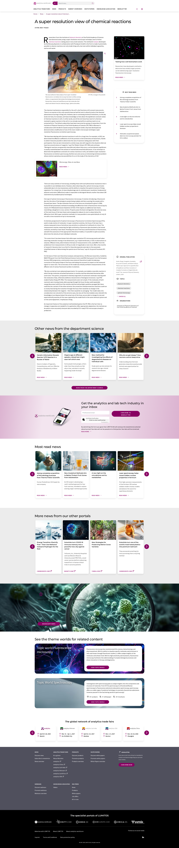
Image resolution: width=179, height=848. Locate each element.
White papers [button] (89, 9)
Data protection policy (67, 837)
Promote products (78, 758)
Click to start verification (97, 420)
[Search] (92, 3)
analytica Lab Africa (59, 773)
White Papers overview (98, 761)
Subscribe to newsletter (126, 414)
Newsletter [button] (122, 9)
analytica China (58, 764)
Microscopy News (48, 624)
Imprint (37, 837)
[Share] (137, 9)
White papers (76, 793)
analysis (96, 42)
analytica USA (57, 776)
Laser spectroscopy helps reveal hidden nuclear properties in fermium (130, 126)
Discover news (39, 755)
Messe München (58, 758)
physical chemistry (76, 37)
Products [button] (62, 9)
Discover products (77, 755)
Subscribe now (126, 765)
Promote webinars (41, 790)
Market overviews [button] (75, 9)
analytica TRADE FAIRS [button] (41, 9)
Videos (55, 787)
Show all (122, 296)
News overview (39, 761)
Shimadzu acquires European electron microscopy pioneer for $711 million (130, 136)
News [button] (54, 9)
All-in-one (75, 799)
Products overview (78, 761)
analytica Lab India (59, 767)
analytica (56, 761)
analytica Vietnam (59, 770)
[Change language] (142, 9)
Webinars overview (41, 793)
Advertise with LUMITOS (42, 831)
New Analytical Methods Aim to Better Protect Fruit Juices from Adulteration (130, 109)
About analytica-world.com (75, 831)
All (54, 3)
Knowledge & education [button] (106, 9)
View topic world (98, 667)
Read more (85, 431)
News (73, 787)
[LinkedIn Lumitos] (143, 837)
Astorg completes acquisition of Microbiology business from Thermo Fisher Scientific (130, 99)
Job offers (75, 796)
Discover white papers (98, 755)
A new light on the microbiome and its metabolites (130, 118)
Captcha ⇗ (105, 422)
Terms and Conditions (50, 837)
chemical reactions (55, 42)
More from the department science (89, 388)
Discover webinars (40, 787)
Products (75, 790)
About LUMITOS (58, 831)
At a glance (56, 755)
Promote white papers (98, 758)
